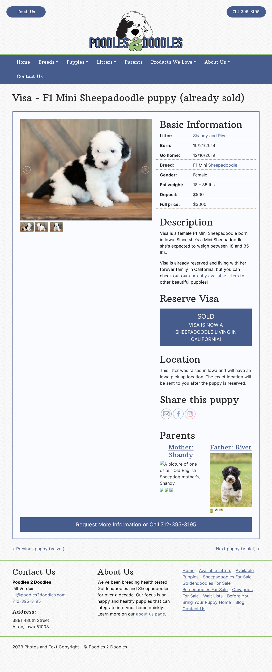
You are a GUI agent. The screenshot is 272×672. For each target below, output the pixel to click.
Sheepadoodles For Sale (227, 576)
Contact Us (30, 76)
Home (23, 62)
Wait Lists (213, 596)
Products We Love (171, 62)
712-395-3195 (246, 11)
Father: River (231, 447)
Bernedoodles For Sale (205, 589)
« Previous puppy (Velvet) (38, 548)
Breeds (46, 62)
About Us (215, 62)
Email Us (26, 11)
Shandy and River (210, 135)
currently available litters (214, 275)
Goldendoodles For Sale (206, 583)
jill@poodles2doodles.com (39, 594)
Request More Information (108, 524)
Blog (239, 602)
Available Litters (215, 570)
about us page (150, 614)
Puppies (75, 62)
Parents (134, 62)
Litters (105, 62)
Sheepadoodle (222, 165)
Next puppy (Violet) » (238, 548)
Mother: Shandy (181, 451)
